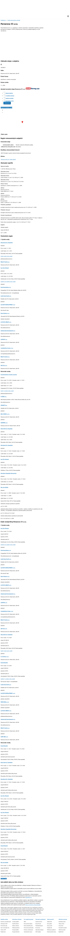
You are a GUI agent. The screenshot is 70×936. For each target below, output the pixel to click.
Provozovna (37, 927)
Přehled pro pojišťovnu (51, 929)
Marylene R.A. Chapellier (7, 242)
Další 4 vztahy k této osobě (7, 391)
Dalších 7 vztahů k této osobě (8, 679)
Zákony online (61, 923)
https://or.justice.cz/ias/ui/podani (32, 904)
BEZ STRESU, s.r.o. (5, 414)
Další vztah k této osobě (6, 256)
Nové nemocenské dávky (28, 927)
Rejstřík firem (61, 931)
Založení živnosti (38, 921)
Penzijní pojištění (15, 929)
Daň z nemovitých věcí (5, 927)
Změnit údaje (4, 878)
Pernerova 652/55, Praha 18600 (8, 159)
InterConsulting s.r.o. (6, 287)
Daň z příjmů (49, 923)
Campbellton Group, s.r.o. (7, 348)
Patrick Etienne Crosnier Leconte (9, 374)
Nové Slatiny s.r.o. (5, 313)
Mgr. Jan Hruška (4, 487)
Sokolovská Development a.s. (8, 330)
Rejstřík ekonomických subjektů (14, 20)
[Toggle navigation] (68, 16)
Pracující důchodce (15, 931)
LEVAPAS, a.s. (4, 339)
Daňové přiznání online (51, 931)
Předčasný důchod (15, 927)
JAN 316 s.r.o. (4, 365)
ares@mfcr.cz (28, 897)
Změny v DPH (3, 929)
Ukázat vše (7, 103)
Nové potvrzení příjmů (28, 923)
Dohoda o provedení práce (6, 921)
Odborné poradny (62, 929)
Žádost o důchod (15, 925)
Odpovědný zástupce (39, 929)
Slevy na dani (49, 925)
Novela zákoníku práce (28, 925)
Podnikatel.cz (3, 20)
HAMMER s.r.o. (4, 422)
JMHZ (25, 921)
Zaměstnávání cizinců (28, 931)
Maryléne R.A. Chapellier (7, 445)
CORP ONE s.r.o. (4, 736)
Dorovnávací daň (4, 925)
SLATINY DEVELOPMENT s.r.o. (8, 304)
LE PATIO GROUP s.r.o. (6, 322)
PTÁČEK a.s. (4, 396)
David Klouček (4, 662)
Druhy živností (38, 923)
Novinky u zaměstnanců (28, 929)
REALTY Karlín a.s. (5, 262)
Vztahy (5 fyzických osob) (6, 107)
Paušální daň (3, 931)
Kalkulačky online (62, 921)
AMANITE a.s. (4, 405)
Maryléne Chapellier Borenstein (8, 473)
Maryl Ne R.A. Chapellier (7, 428)
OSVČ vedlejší (38, 931)
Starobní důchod (15, 923)
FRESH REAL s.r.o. (5, 702)
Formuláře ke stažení (63, 927)
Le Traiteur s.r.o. (5, 656)
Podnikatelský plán (39, 925)
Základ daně (49, 921)
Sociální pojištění (15, 921)
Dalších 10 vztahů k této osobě (8, 281)
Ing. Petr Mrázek (5, 268)
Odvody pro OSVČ (4, 923)
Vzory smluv (61, 925)
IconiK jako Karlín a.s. (6, 296)
